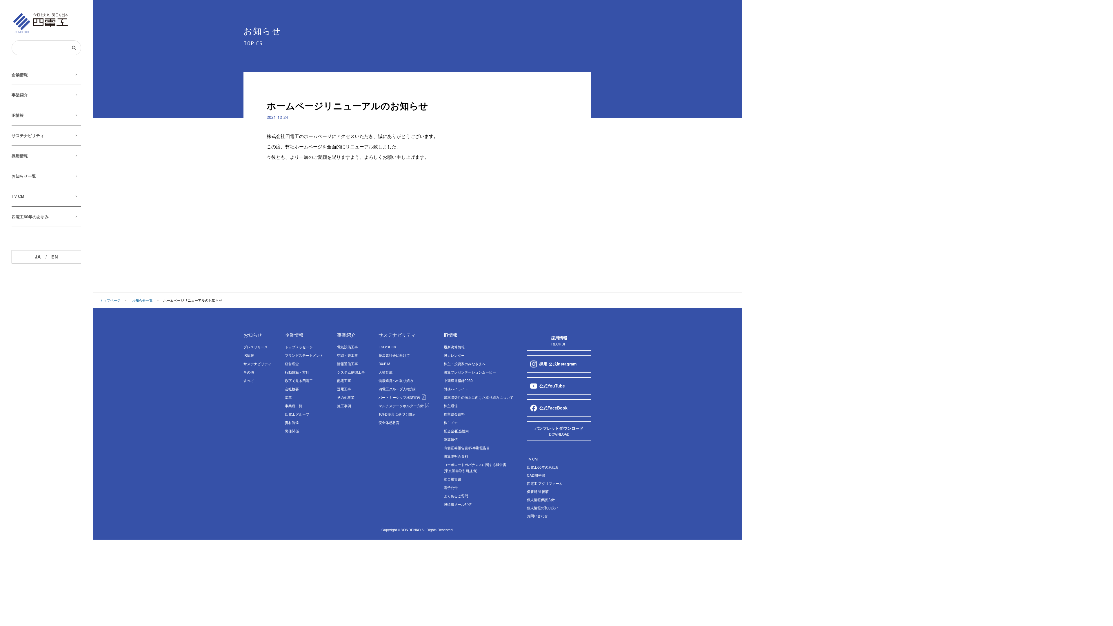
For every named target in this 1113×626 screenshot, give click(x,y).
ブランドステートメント (304, 355)
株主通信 (451, 405)
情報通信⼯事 (347, 363)
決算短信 (451, 439)
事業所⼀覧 (293, 405)
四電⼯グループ (297, 414)
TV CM (18, 196)
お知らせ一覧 (24, 176)
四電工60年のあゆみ (30, 216)
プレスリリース (255, 346)
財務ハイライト (456, 388)
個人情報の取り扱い (542, 507)
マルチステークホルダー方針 (402, 405)
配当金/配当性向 (456, 430)
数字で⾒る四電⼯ (299, 380)
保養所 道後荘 (538, 491)
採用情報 (20, 156)
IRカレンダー (454, 355)
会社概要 (292, 388)
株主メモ (451, 422)
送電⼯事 (344, 388)
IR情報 (18, 115)
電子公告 (451, 487)
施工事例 (344, 405)
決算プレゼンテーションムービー (470, 372)
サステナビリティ (28, 135)
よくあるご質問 (456, 495)
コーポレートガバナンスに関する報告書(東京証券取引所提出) (475, 467)
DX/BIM (384, 363)
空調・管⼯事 (347, 355)
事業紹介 (20, 95)
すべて (248, 380)
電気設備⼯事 (347, 346)
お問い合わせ (537, 515)
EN (54, 256)
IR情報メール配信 (458, 504)
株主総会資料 (454, 414)
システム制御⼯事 (351, 372)
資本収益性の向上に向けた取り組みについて (478, 397)
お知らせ (252, 335)
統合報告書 (452, 478)
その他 (248, 372)
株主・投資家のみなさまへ (464, 363)
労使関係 (292, 430)
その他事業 (345, 397)
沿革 (288, 397)
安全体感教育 (389, 422)
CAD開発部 (536, 475)
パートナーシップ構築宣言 (400, 397)
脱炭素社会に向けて (394, 355)
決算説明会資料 (456, 456)
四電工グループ (398, 388)
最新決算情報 (454, 346)
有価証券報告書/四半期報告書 (467, 447)
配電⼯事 (344, 380)
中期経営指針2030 (458, 380)
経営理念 (292, 363)
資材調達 (292, 422)
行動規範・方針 (297, 372)
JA (38, 256)
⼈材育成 (385, 372)
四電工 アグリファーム (545, 483)
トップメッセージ (299, 346)
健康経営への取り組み (396, 380)
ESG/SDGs (387, 346)
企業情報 (20, 74)
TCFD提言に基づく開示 (397, 414)
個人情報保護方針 (541, 499)
